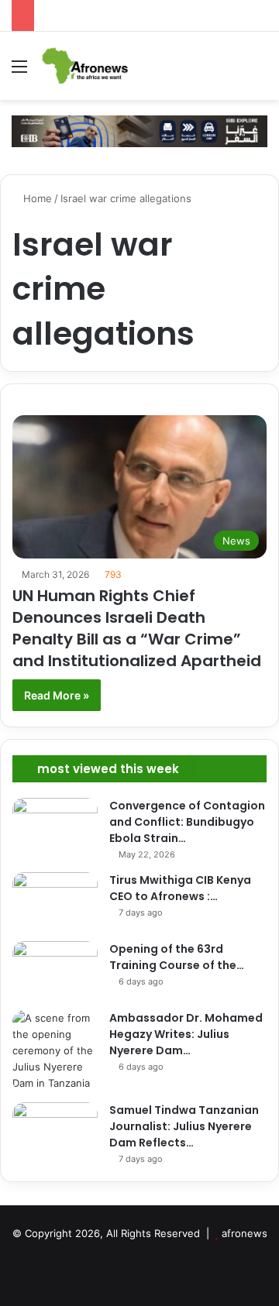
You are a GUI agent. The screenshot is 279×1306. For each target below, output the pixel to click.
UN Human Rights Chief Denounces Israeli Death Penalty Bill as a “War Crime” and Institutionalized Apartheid (136, 628)
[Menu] (19, 71)
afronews (244, 1233)
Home (36, 198)
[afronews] (86, 66)
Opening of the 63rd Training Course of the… (176, 957)
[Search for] (259, 71)
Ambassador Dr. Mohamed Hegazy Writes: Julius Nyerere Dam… (186, 1034)
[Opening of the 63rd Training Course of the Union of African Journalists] (55, 970)
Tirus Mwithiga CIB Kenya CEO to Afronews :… (180, 888)
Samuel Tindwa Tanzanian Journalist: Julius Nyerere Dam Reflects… (184, 1126)
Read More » (56, 695)
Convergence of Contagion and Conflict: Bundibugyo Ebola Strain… (187, 822)
